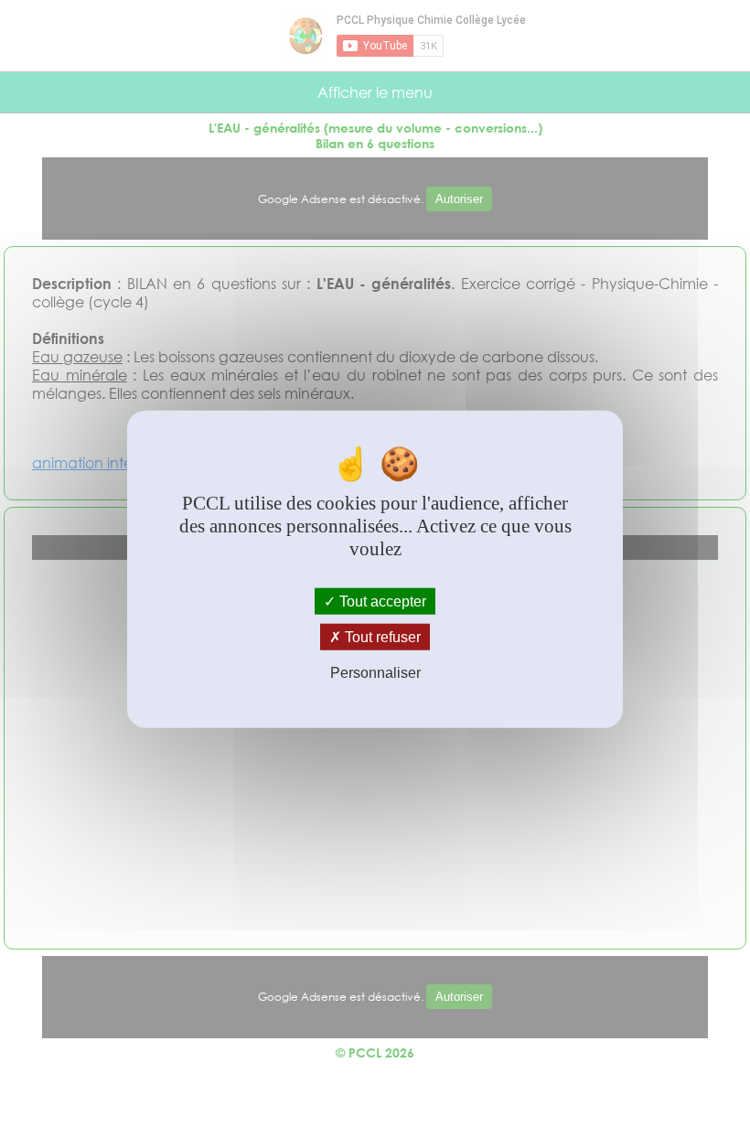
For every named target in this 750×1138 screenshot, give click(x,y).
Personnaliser (375, 673)
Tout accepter (381, 601)
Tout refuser (381, 637)
